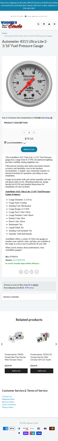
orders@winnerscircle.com (37, 16)
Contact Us (7, 396)
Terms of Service (9, 404)
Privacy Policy (7, 407)
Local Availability (14, 142)
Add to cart (16, 371)
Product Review (11, 297)
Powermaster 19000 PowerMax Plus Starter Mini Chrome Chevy (15, 357)
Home (4, 33)
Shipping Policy (8, 399)
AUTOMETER (19, 260)
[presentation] (2, 344)
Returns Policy (8, 402)
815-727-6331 (18, 16)
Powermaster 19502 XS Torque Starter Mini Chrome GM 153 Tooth (41, 357)
